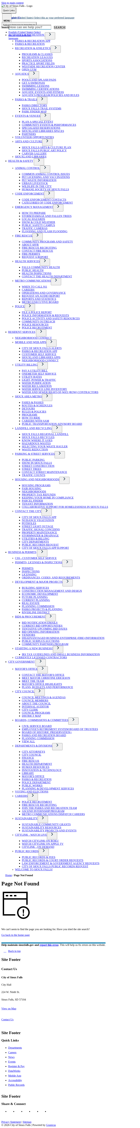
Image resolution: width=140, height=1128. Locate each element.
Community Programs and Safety (47, 241)
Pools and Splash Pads (39, 79)
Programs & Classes (37, 54)
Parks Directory (34, 105)
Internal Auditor (35, 706)
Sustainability (26, 818)
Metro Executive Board (40, 302)
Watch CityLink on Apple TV (43, 843)
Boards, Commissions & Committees (41, 720)
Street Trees (31, 469)
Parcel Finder (32, 500)
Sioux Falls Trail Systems (41, 108)
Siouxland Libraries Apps (41, 357)
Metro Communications (33, 280)
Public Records (27, 851)
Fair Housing (31, 488)
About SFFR (30, 244)
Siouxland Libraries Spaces (43, 131)
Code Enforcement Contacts (44, 199)
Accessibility (15, 1080)
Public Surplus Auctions (40, 641)
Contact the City (28, 511)
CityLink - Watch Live (31, 834)
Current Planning (36, 600)
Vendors (28, 634)
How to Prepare (34, 213)
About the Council (36, 703)
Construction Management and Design (52, 590)
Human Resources (35, 767)
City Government (21, 661)
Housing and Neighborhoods (37, 479)
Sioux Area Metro (28, 396)
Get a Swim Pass (33, 82)
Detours (28, 408)
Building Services (35, 587)
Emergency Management (34, 207)
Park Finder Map (34, 111)
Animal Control (27, 168)
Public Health (33, 270)
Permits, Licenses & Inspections (38, 562)
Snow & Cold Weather (38, 222)
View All (28, 741)
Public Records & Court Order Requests (52, 860)
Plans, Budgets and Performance (47, 687)
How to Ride (31, 417)
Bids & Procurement (30, 616)
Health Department (37, 764)
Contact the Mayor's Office (43, 674)
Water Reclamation (37, 386)
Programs (29, 414)
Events (12, 1061)
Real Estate (31, 603)
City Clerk (30, 709)
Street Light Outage (37, 526)
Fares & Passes (33, 402)
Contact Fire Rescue (37, 250)
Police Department (36, 782)
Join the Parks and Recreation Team (49, 808)
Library (28, 773)
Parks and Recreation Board (44, 735)
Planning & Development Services (48, 788)
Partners (29, 134)
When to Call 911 (34, 286)
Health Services (27, 261)
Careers (28, 289)
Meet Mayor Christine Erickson (46, 677)
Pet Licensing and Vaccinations (46, 177)
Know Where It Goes (37, 440)
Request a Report (35, 257)
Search (5, 27)
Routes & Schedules (37, 405)
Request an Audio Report (41, 295)
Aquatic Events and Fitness (43, 92)
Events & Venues (27, 115)
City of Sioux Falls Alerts (42, 348)
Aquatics (22, 73)
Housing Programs (36, 485)
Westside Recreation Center (43, 66)
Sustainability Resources (41, 827)
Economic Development (40, 594)
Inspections (31, 571)
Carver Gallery (34, 153)
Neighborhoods (34, 491)
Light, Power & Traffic (39, 379)
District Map (31, 715)
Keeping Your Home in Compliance (48, 497)
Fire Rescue (23, 235)
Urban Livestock (35, 183)
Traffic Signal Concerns (41, 529)
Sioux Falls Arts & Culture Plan (46, 147)
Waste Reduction (35, 449)
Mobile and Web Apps (30, 342)
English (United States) (41, 17)
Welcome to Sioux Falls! (34, 869)
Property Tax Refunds (39, 494)
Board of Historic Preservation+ (47, 732)
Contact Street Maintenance (44, 472)
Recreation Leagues (37, 57)
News (11, 1057)
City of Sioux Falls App (39, 517)
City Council (24, 691)
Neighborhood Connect (33, 337)
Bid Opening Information (40, 631)
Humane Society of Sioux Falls (45, 189)
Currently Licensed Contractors (41, 657)
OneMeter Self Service (39, 373)
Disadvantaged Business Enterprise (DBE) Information (63, 638)
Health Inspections (36, 273)
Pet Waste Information (39, 180)
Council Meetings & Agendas (44, 697)
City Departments (35, 541)
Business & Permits (22, 552)
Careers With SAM (35, 420)
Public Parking (33, 459)
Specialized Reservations (41, 127)
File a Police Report (37, 312)
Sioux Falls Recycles (38, 437)
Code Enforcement (29, 193)
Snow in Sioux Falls (37, 462)
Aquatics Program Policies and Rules (50, 95)
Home (8, 875)
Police (20, 306)
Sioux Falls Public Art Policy (44, 150)
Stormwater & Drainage (40, 535)
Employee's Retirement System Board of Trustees (60, 729)
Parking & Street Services (35, 453)
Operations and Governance (44, 292)
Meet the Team (33, 681)
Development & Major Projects (38, 581)
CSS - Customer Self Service (36, 558)
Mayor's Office (26, 668)
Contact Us (7, 1019)
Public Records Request (40, 544)
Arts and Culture (28, 141)
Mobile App (14, 1075)
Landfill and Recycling (33, 428)
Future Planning (35, 597)
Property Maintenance (39, 532)
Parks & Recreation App (32, 40)
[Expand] (50, 35)
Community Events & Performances (49, 124)
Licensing (29, 574)
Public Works (32, 785)
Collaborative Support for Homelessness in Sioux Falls (65, 506)
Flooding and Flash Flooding (44, 231)
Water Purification (36, 383)
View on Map (8, 1008)
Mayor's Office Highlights (42, 684)
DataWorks (14, 1070)
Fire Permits (31, 253)
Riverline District (36, 612)
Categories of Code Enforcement (47, 202)
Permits (27, 568)
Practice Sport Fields (38, 63)
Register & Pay (16, 1066)
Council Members (35, 700)
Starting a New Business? (34, 648)
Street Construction (38, 465)
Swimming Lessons (35, 85)
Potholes (29, 523)
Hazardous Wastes (36, 443)
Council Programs (36, 712)
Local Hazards (33, 219)
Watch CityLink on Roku (40, 840)
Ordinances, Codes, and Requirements (51, 577)
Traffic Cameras (34, 228)
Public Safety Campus (38, 225)
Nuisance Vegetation (38, 520)
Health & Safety (20, 160)
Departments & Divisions (33, 745)
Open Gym (29, 69)
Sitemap (27, 1121)
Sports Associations (37, 60)
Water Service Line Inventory (44, 389)
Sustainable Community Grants (46, 824)
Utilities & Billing (35, 538)
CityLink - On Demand (38, 846)
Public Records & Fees (38, 857)
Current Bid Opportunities (42, 625)
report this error (49, 944)
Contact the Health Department (47, 276)
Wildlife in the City (37, 186)
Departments (15, 1047)
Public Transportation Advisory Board (52, 423)
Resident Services (21, 331)
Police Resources (35, 324)
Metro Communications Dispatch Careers (53, 814)
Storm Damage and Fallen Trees (47, 216)
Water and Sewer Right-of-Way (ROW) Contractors (60, 392)
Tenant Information (37, 503)
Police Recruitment (37, 327)
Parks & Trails (26, 99)
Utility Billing (26, 364)
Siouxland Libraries (30, 156)
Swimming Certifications (40, 89)
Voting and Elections (31, 791)
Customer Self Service (39, 354)
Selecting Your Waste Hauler (45, 446)
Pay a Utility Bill (35, 370)
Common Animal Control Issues (46, 174)
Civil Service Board (37, 726)
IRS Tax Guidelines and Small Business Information (61, 654)
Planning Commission (38, 606)
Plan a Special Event (37, 121)
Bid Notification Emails (40, 622)
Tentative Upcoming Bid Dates (44, 628)
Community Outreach (38, 321)
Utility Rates (32, 376)
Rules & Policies (34, 411)
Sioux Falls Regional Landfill (45, 434)
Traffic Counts (33, 475)
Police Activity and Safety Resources (51, 318)
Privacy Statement (11, 1121)
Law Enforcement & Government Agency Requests (60, 863)
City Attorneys (33, 751)
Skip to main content (12, 2)
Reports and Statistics (39, 299)
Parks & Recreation (30, 44)
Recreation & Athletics (33, 48)
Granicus (51, 1125)
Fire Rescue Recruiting (39, 247)
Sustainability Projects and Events (49, 830)
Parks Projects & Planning (42, 609)
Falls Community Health (41, 267)
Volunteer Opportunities (34, 137)
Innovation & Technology (42, 770)
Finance (28, 757)
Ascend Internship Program (43, 811)
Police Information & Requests (45, 315)
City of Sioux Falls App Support (45, 547)
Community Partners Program (45, 644)
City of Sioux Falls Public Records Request (55, 866)
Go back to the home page (15, 935)
